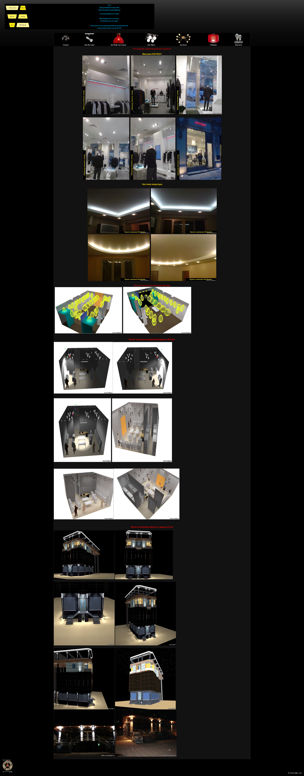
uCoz (10, 771)
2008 (296, 773)
